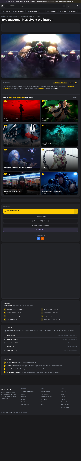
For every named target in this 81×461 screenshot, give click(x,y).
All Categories (25, 404)
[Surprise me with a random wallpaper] (68, 6)
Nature (43, 402)
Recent (23, 394)
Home (3, 16)
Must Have (24, 402)
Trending (7, 11)
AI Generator (53, 11)
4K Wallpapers (45, 394)
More (74, 97)
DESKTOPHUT (7, 389)
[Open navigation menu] (78, 6)
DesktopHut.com (10, 412)
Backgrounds (33, 11)
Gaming (73, 11)
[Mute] (66, 76)
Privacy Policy (65, 404)
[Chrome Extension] (38, 238)
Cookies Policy (65, 407)
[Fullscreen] (77, 76)
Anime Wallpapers (46, 391)
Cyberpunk (44, 399)
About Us (63, 391)
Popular (23, 396)
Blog (62, 394)
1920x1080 (41, 88)
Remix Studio (41, 229)
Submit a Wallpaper (28, 391)
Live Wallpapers (19, 11)
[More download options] (76, 211)
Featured (23, 399)
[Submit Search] (72, 6)
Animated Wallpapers (13, 16)
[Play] (4, 76)
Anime (64, 11)
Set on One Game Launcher (41, 225)
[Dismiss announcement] (79, 1)
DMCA (63, 399)
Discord (63, 396)
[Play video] (40, 55)
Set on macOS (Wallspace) (41, 221)
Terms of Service (65, 402)
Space (42, 404)
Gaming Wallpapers (46, 396)
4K (43, 11)
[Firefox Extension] (42, 238)
